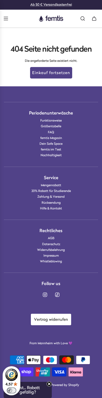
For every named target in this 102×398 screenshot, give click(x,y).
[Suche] (82, 18)
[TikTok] (57, 294)
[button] (28, 390)
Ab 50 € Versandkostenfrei (51, 4)
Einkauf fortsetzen (51, 73)
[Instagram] (45, 294)
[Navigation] (6, 18)
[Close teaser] (49, 384)
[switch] (11, 390)
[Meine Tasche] (94, 18)
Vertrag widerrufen (51, 319)
